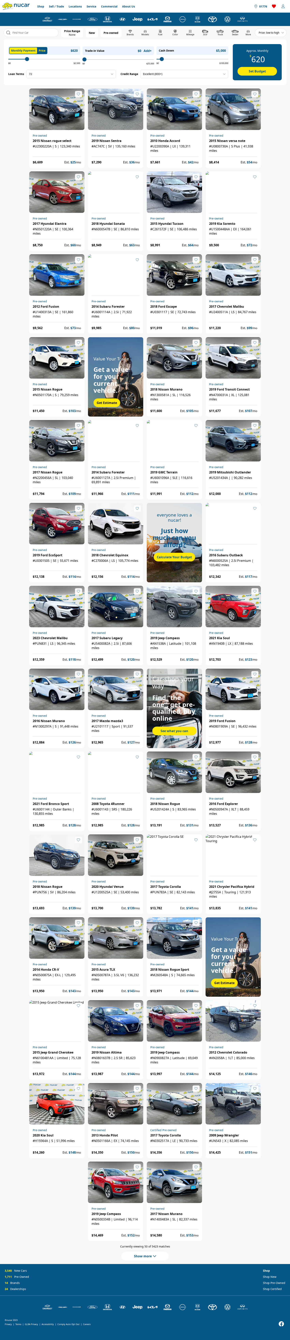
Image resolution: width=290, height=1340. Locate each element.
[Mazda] (167, 19)
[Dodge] (77, 19)
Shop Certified (272, 1289)
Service (91, 6)
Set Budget (257, 71)
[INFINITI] (242, 19)
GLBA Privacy (31, 1324)
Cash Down (166, 50)
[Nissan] (182, 19)
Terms (18, 1324)
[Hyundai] (122, 19)
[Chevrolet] (47, 19)
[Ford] (92, 19)
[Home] (16, 6)
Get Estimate (107, 403)
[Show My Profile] (283, 6)
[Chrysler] (62, 19)
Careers (87, 1324)
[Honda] (107, 19)
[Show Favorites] (274, 6)
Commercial (109, 6)
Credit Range (129, 74)
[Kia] (152, 19)
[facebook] (281, 1324)
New (92, 33)
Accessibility (48, 1324)
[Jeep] (137, 19)
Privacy (8, 1324)
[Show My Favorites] (78, 94)
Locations (75, 6)
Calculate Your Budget (174, 557)
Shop (40, 6)
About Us (128, 6)
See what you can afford (174, 732)
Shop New (269, 1277)
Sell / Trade (56, 6)
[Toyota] (212, 19)
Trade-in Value (94, 51)
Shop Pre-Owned (274, 1283)
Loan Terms (16, 74)
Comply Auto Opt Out (68, 1324)
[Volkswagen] (227, 19)
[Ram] (197, 19)
